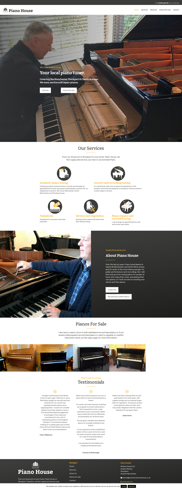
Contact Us (112, 290)
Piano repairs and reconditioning (122, 217)
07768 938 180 (127, 482)
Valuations (46, 215)
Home (136, 10)
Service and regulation (90, 215)
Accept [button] (124, 486)
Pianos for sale (165, 10)
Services (144, 10)
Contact (176, 10)
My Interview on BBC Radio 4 (118, 297)
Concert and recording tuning (112, 182)
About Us (153, 10)
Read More (132, 486)
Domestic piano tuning (54, 182)
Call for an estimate (167, 3)
